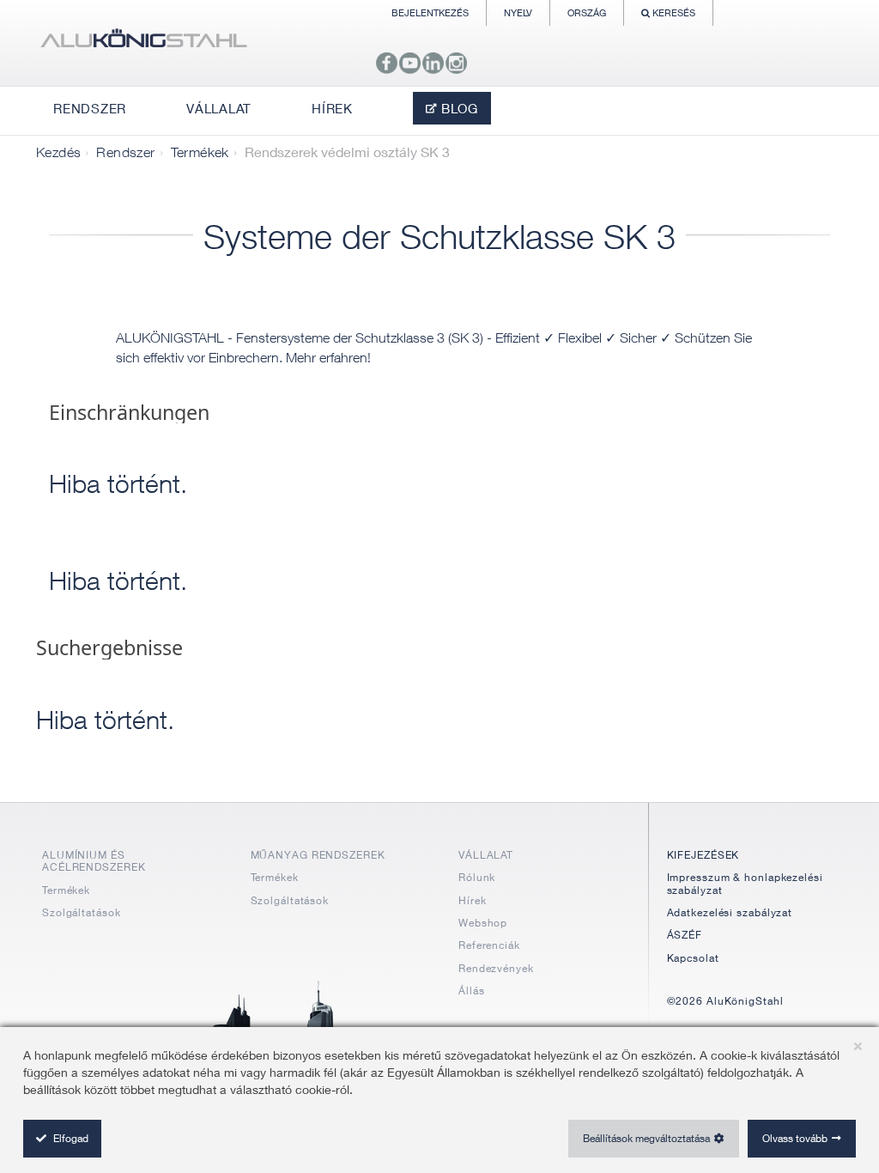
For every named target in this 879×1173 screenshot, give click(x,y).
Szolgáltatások (81, 912)
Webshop (482, 922)
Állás (471, 990)
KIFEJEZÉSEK (703, 854)
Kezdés (58, 152)
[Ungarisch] (143, 43)
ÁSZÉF (685, 934)
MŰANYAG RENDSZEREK (318, 854)
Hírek (472, 900)
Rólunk (476, 877)
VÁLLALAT (485, 854)
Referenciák (489, 945)
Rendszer (125, 152)
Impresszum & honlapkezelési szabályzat (745, 883)
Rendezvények (496, 968)
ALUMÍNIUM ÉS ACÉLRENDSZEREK (94, 860)
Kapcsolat (693, 957)
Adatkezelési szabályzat (730, 912)
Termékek (200, 152)
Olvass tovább (794, 1138)
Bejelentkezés (430, 12)
